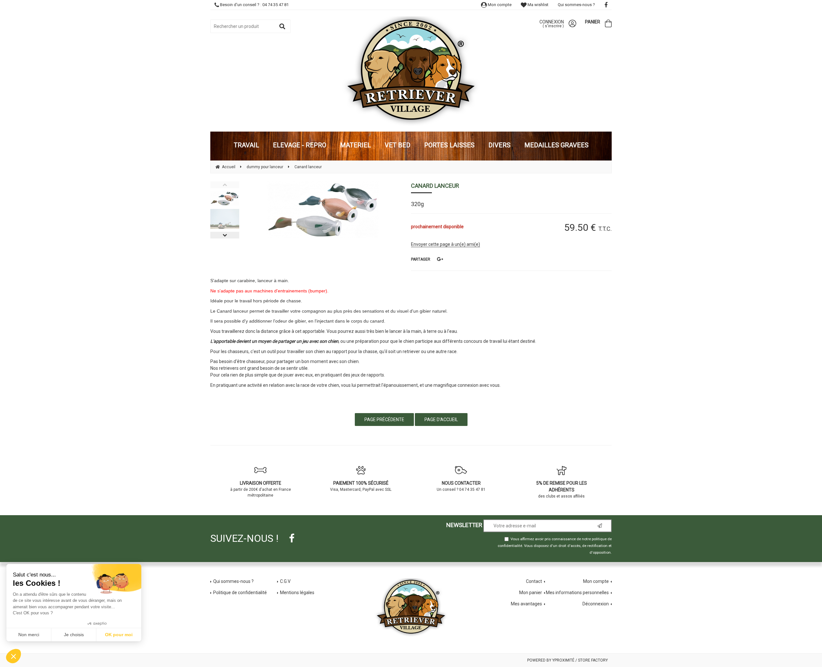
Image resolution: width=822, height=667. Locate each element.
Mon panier (530, 592)
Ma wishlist (537, 4)
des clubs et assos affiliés (561, 489)
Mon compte (499, 4)
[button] (13, 656)
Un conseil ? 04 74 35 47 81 (461, 486)
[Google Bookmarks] (440, 259)
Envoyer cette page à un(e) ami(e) (445, 244)
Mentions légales (297, 592)
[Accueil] (411, 71)
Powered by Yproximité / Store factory (567, 660)
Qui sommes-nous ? (576, 4)
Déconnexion (595, 603)
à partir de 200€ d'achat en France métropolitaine (260, 489)
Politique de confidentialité (240, 592)
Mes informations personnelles (577, 592)
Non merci (28, 634)
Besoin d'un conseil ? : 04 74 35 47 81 (254, 4)
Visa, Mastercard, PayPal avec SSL (360, 486)
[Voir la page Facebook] (291, 538)
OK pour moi (119, 634)
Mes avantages (526, 603)
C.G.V (285, 581)
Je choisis (74, 634)
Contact (534, 581)
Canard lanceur (435, 185)
